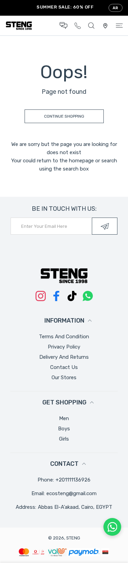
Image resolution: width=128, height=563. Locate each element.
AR (115, 8)
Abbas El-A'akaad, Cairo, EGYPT (75, 507)
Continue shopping (64, 116)
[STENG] (18, 25)
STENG (73, 537)
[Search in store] (91, 26)
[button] (63, 25)
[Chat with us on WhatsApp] (112, 527)
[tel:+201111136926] (77, 25)
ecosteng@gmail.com (71, 493)
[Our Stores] (105, 26)
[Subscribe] (104, 226)
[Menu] (119, 26)
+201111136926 (73, 480)
